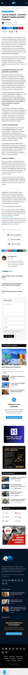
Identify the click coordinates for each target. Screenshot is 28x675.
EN (7, 672)
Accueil (6, 656)
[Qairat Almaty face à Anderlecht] (14, 357)
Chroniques (20, 658)
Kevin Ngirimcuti (9, 22)
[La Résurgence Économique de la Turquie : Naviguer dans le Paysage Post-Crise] (5, 501)
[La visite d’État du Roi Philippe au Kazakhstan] (5, 385)
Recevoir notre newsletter (14, 417)
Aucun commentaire (7, 24)
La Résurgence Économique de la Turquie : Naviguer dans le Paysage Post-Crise (18, 501)
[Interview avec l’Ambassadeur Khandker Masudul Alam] (5, 391)
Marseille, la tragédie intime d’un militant (12, 291)
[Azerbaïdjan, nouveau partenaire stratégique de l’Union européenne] (5, 479)
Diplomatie (12, 658)
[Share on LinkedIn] (15, 28)
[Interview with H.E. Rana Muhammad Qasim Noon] (5, 601)
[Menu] (2, 3)
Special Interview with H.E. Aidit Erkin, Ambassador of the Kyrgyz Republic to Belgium (18, 609)
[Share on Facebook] (4, 28)
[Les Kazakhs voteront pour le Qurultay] (5, 378)
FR (4, 672)
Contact (19, 660)
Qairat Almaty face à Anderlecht (11, 367)
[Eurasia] (14, 3)
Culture (8, 660)
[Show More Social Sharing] (25, 28)
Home (3, 7)
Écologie (14, 660)
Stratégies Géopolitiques (7, 11)
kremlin (8, 229)
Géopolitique (19, 656)
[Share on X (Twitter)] (9, 28)
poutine (18, 229)
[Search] (26, 3)
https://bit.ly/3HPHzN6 (7, 217)
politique (13, 229)
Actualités (12, 656)
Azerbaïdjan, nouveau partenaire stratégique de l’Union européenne (18, 479)
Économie (6, 658)
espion (3, 229)
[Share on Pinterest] (20, 28)
